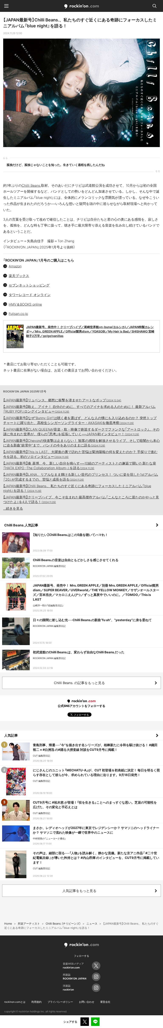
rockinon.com (81, 6)
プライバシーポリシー (60, 1001)
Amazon (15, 266)
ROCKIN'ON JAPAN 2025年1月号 (24, 391)
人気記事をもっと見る (79, 891)
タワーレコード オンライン (30, 295)
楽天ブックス (19, 276)
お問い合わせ (86, 1001)
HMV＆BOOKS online (25, 304)
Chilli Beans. (31, 185)
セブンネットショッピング (29, 285)
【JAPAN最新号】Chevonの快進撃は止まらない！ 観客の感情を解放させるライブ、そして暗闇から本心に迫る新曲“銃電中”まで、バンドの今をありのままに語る (81, 442)
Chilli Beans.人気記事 (21, 525)
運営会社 (105, 1001)
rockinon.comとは (14, 1001)
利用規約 (36, 1001)
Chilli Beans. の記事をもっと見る (79, 683)
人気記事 (11, 735)
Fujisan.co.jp (18, 314)
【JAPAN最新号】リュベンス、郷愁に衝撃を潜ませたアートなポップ (62, 400)
